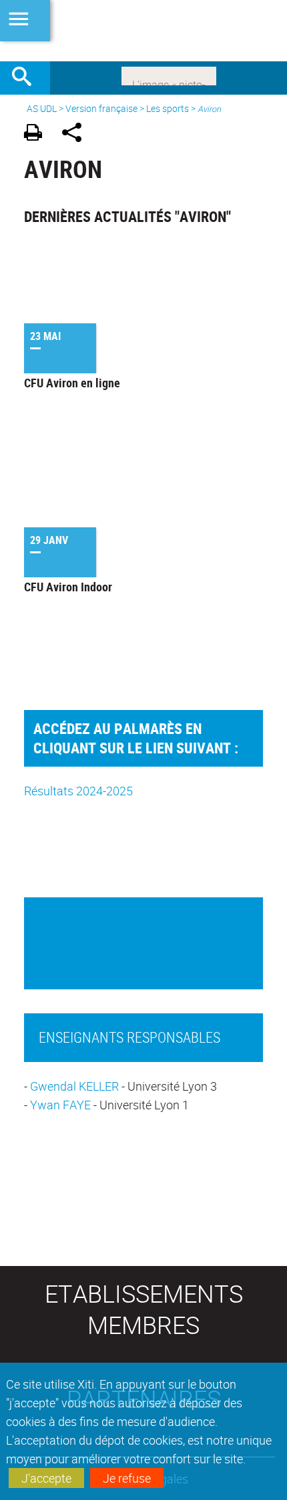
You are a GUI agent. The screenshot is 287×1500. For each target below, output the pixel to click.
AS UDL (42, 108)
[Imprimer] (37, 134)
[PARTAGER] (76, 134)
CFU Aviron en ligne (72, 383)
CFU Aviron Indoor (68, 587)
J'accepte (46, 1478)
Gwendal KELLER (74, 1086)
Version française (101, 108)
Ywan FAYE (61, 1105)
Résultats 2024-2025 (78, 791)
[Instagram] (168, 75)
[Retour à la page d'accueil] (143, 30)
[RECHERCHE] (26, 78)
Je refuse (127, 1478)
